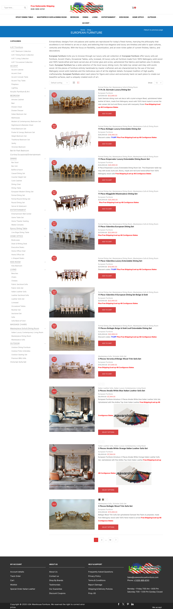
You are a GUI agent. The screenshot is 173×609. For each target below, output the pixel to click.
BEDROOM (74, 17)
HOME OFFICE (138, 17)
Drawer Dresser (17, 110)
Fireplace (14, 84)
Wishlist (13, 585)
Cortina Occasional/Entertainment (25, 155)
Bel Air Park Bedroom (19, 151)
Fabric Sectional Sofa (19, 284)
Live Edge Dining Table (20, 232)
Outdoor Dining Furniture (20, 347)
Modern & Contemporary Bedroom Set (26, 121)
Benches (14, 273)
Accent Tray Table (18, 81)
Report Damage (95, 585)
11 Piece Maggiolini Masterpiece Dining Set (117, 194)
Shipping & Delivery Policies (100, 589)
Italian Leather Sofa (105, 388)
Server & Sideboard (18, 206)
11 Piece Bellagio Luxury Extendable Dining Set (119, 129)
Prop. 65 (92, 593)
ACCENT (85, 23)
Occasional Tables (18, 306)
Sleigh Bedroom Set (19, 136)
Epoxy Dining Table (24, 17)
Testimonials (54, 585)
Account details (17, 572)
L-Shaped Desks (17, 258)
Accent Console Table (19, 77)
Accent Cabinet (17, 70)
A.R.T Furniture (16, 47)
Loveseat (14, 303)
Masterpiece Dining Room (122, 126)
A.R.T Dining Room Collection (22, 55)
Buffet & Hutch (17, 170)
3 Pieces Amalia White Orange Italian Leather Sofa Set (123, 448)
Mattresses (15, 118)
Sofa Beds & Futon (18, 321)
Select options (108, 432)
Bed (12, 103)
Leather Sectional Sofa (20, 295)
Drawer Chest (16, 107)
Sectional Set (16, 313)
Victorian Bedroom (18, 147)
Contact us (54, 576)
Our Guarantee (55, 589)
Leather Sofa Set (17, 299)
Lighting (14, 88)
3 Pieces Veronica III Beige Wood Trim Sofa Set (119, 359)
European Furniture (130, 56)
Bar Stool (14, 162)
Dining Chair (16, 184)
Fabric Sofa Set (17, 288)
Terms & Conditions (96, 580)
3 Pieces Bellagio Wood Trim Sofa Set (115, 506)
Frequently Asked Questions (100, 572)
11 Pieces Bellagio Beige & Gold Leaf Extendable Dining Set (125, 328)
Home (82, 30)
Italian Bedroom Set (18, 114)
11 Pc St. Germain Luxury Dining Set (114, 90)
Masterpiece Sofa (105, 356)
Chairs (13, 277)
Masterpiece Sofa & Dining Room (52, 17)
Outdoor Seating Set (19, 355)
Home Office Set (17, 255)
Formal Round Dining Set (20, 199)
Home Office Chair (18, 251)
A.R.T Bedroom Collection (21, 51)
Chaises (14, 281)
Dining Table (16, 188)
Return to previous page (153, 30)
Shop (89, 30)
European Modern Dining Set (22, 192)
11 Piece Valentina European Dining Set (116, 226)
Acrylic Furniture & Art (20, 92)
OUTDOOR (152, 17)
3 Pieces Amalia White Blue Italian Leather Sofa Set (121, 391)
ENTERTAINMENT (108, 17)
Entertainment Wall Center (21, 214)
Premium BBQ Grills (18, 358)
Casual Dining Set (18, 173)
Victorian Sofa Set (119, 356)
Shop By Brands (56, 580)
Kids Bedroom (16, 266)
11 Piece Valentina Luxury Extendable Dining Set (120, 261)
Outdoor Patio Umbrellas (20, 351)
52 (110, 540)
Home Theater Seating (20, 221)
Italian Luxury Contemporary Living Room (130, 388)
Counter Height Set (18, 177)
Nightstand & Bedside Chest (22, 125)
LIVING (95, 17)
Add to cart (107, 113)
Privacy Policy (94, 576)
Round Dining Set (18, 202)
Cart (12, 580)
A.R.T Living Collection (20, 58)
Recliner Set (16, 310)
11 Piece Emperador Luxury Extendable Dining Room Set (124, 159)
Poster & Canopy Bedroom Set (23, 132)
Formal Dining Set (105, 87)
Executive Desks (17, 247)
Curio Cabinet (16, 181)
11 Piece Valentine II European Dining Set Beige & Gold (123, 295)
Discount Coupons (57, 593)
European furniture (57, 56)
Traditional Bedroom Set (20, 140)
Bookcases (15, 240)
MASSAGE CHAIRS (18, 324)
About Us (53, 572)
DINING (85, 17)
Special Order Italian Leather (22, 589)
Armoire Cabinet (17, 100)
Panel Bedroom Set (18, 129)
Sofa (13, 317)
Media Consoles (17, 225)
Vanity (13, 143)
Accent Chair (16, 73)
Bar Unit (14, 166)
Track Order (15, 576)
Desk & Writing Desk (19, 244)
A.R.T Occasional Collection (21, 62)
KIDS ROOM (124, 17)
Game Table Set (17, 217)
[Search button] (25, 8)
